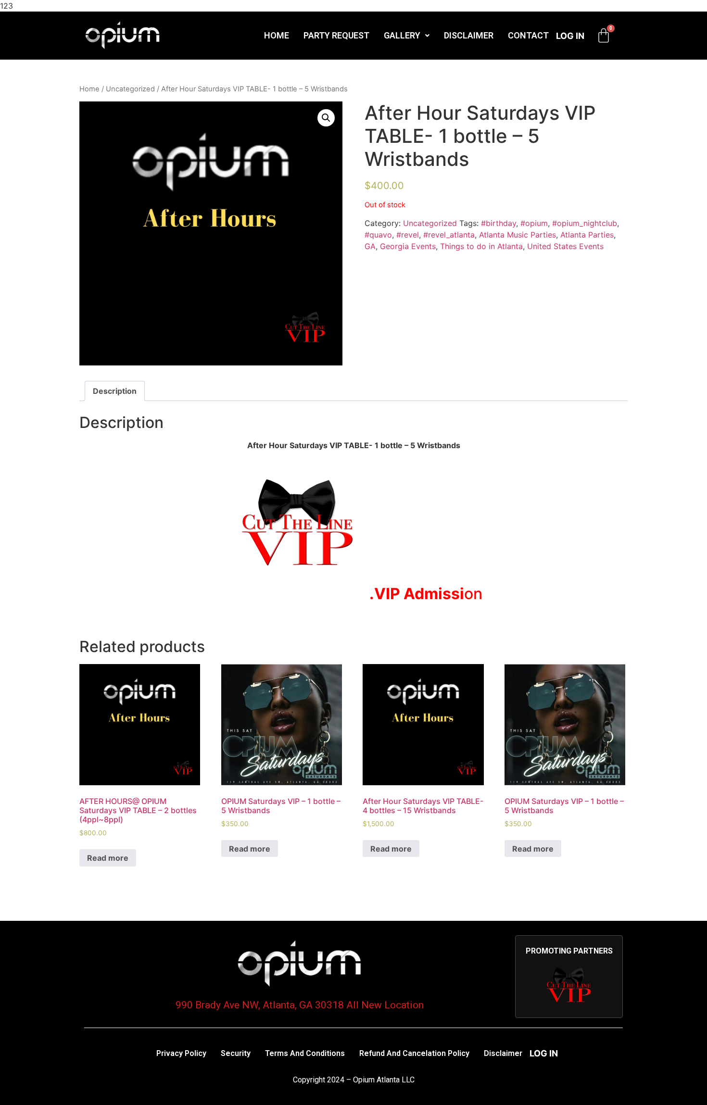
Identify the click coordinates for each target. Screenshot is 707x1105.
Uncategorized (130, 89)
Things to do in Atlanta (481, 246)
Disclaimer (468, 35)
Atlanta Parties (587, 234)
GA (370, 246)
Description (115, 391)
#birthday (498, 223)
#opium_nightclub (584, 223)
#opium (534, 223)
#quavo (378, 234)
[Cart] (603, 35)
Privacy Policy (181, 1053)
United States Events (565, 246)
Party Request (336, 35)
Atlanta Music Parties (517, 234)
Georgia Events (408, 246)
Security (236, 1053)
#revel (407, 234)
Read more (107, 858)
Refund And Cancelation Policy (414, 1053)
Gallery (402, 35)
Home (276, 35)
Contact (528, 35)
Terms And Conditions (305, 1053)
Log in (570, 36)
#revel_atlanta (449, 234)
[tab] (115, 391)
